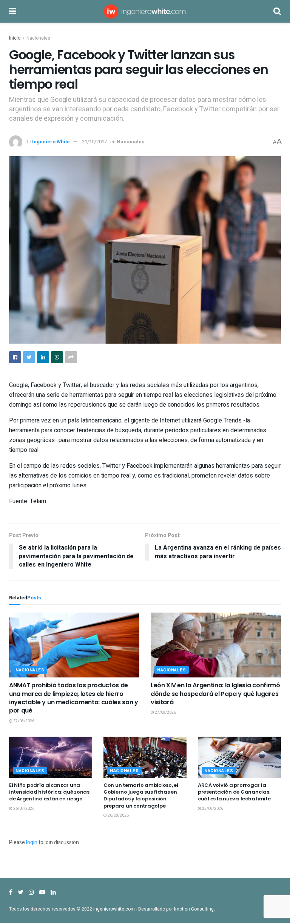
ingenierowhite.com (114, 909)
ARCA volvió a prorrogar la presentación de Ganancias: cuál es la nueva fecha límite (234, 792)
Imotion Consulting (194, 909)
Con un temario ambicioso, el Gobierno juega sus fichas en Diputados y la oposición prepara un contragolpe (140, 795)
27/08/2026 (23, 721)
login (31, 842)
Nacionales (38, 38)
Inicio (14, 38)
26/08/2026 (23, 808)
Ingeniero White (51, 141)
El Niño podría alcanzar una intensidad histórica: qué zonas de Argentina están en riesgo (49, 792)
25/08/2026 (212, 808)
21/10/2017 (94, 141)
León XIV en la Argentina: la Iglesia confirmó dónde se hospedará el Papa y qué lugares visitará (215, 693)
